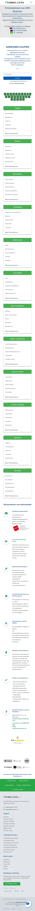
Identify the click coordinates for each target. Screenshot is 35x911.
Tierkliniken (8, 454)
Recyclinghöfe (9, 479)
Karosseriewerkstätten (11, 190)
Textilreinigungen (9, 183)
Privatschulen (8, 417)
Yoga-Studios (8, 377)
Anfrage (14, 558)
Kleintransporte (9, 161)
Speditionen (8, 150)
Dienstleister (17, 174)
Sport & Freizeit (17, 372)
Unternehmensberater (11, 344)
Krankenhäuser (9, 289)
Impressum (6, 859)
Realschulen (8, 223)
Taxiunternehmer (9, 154)
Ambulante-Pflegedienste (12, 285)
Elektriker (7, 311)
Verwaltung (17, 207)
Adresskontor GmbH (21, 902)
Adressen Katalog (8, 819)
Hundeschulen (9, 458)
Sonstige (17, 470)
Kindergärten (8, 425)
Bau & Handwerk (17, 306)
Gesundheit (17, 273)
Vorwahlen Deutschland (9, 845)
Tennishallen (8, 392)
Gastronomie (17, 240)
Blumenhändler (9, 113)
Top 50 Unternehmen (9, 849)
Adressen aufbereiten (9, 823)
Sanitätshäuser (9, 282)
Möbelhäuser (8, 117)
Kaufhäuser (8, 125)
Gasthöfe (7, 256)
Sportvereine (8, 381)
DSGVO (5, 866)
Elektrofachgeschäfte (10, 128)
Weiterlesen (15, 642)
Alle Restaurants (9, 249)
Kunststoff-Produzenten (11, 194)
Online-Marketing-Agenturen (12, 351)
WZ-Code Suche (7, 830)
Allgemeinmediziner (10, 293)
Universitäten (8, 413)
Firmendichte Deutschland (10, 847)
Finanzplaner (8, 355)
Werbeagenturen (9, 348)
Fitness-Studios (9, 384)
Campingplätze (9, 491)
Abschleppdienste (10, 487)
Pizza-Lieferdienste (10, 253)
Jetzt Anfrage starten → (12, 883)
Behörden (7, 216)
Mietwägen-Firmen (10, 157)
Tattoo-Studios (9, 179)
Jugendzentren (9, 220)
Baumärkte (8, 322)
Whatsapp (19, 32)
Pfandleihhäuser (9, 483)
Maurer (7, 318)
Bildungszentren (9, 410)
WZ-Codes (16, 891)
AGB (19, 909)
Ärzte (6, 278)
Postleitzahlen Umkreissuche (11, 842)
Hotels (6, 245)
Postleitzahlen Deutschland (10, 838)
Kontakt (5, 868)
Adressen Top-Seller (8, 821)
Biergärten (8, 260)
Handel (17, 108)
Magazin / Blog (7, 828)
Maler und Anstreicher (11, 315)
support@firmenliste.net (19, 728)
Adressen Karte (7, 891)
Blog (23, 891)
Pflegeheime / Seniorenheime (13, 212)
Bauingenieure (9, 326)
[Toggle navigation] (31, 2)
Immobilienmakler (10, 359)
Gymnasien (8, 227)
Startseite (5, 816)
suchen (17, 78)
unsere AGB (6, 864)
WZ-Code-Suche (7, 852)
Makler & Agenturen (17, 339)
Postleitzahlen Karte (8, 840)
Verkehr (17, 141)
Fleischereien (8, 476)
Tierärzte (7, 443)
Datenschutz (6, 861)
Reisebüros (8, 146)
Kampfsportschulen (10, 388)
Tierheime (7, 450)
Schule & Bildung (17, 405)
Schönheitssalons (10, 187)
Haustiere (17, 438)
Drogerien (7, 121)
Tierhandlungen (9, 446)
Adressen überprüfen (9, 826)
